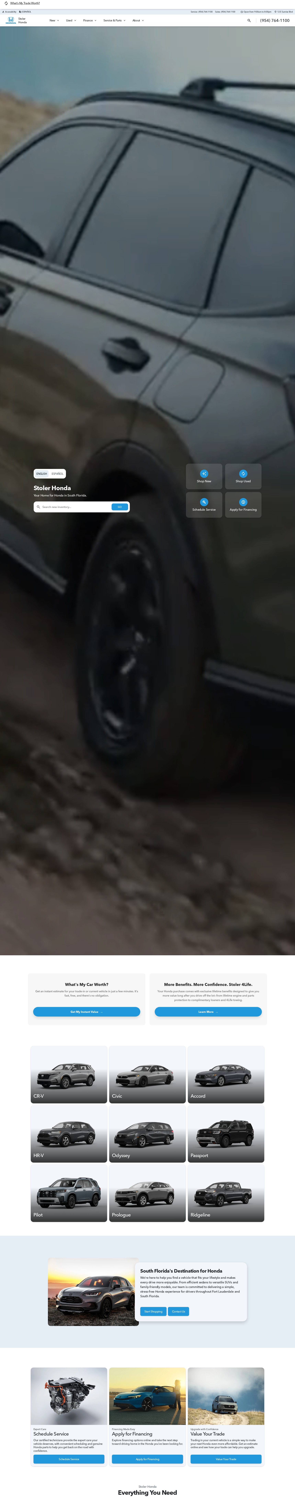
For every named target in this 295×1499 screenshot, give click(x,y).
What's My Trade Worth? (25, 3)
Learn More (208, 1011)
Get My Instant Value (87, 1011)
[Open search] (249, 20)
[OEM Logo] (10, 20)
